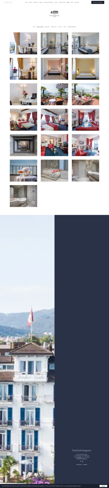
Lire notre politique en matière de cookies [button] (72, 485)
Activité (71, 2)
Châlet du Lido (53, 26)
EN (5, 2)
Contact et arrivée (61, 2)
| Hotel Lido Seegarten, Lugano (54, 13)
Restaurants (35, 2)
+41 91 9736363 (78, 457)
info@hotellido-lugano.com (82, 458)
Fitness (56, 2)
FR (9, 2)
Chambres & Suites (40, 26)
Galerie (67, 2)
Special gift (76, 2)
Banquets (41, 2)
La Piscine (60, 26)
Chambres (30, 2)
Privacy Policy (78, 464)
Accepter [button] (103, 485)
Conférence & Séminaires (48, 2)
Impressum (85, 464)
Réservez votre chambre (97, 2)
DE (7, 2)
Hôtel (26, 2)
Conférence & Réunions (71, 26)
